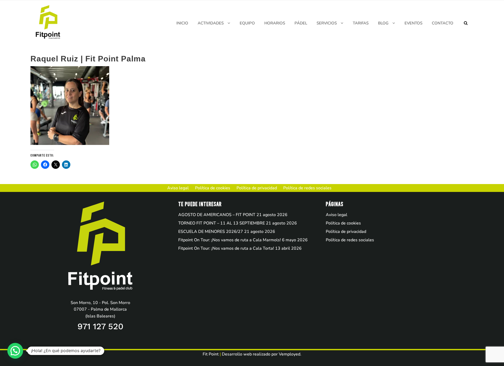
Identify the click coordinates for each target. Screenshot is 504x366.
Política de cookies (343, 223)
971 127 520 (100, 326)
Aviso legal (336, 215)
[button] (15, 351)
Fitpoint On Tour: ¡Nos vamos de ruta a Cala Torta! (226, 248)
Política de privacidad (346, 231)
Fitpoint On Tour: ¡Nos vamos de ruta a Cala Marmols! (229, 240)
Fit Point (211, 354)
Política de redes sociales (350, 240)
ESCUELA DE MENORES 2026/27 (210, 231)
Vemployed (289, 354)
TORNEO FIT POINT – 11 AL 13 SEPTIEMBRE (221, 223)
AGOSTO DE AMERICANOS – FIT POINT (216, 215)
